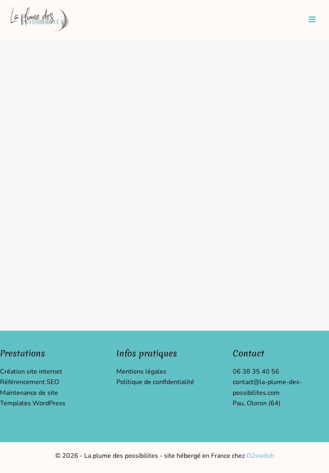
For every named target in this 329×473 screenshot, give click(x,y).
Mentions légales (141, 371)
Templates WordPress (32, 403)
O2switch (260, 455)
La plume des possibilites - (124, 455)
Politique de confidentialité (155, 382)
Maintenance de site (29, 392)
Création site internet (31, 371)
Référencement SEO (29, 382)
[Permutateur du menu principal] (312, 19)
